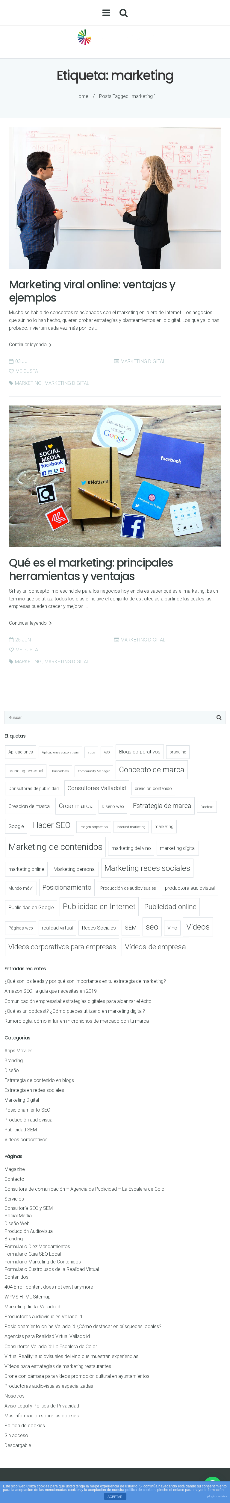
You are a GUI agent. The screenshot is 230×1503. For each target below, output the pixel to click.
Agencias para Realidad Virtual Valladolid (47, 1336)
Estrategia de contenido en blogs (39, 1080)
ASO (107, 752)
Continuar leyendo (28, 344)
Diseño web (113, 806)
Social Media (18, 1216)
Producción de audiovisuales (128, 888)
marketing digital (67, 383)
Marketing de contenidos (55, 847)
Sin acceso (16, 1435)
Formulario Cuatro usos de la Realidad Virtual (51, 1269)
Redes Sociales (99, 928)
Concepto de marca (151, 769)
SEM (131, 927)
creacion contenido (153, 788)
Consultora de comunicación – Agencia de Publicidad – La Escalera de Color (85, 1189)
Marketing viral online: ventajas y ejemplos (92, 291)
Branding (13, 1060)
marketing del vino (131, 848)
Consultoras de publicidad (33, 788)
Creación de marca (29, 806)
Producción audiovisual (28, 1120)
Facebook (207, 807)
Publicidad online (170, 907)
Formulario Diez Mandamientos (37, 1246)
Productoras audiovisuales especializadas (48, 1386)
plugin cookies (217, 1496)
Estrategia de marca (162, 805)
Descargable (17, 1445)
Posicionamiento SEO (27, 1110)
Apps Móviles (18, 1051)
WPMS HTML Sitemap (27, 1297)
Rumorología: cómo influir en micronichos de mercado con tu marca (76, 1021)
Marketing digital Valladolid (32, 1307)
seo (152, 926)
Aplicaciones (20, 752)
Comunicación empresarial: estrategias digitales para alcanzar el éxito (78, 1001)
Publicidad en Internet (99, 906)
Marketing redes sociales (147, 868)
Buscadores (60, 771)
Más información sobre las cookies (41, 1416)
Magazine (14, 1169)
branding (178, 752)
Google (16, 826)
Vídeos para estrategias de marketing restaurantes (57, 1366)
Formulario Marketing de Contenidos (42, 1262)
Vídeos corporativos (26, 1139)
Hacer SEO (52, 825)
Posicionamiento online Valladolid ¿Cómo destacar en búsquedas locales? (82, 1326)
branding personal (25, 771)
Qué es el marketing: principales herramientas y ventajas (91, 569)
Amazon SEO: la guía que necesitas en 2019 (50, 991)
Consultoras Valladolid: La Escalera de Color (50, 1346)
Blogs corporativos (140, 752)
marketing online (26, 869)
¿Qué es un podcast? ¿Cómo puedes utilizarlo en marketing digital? (74, 1011)
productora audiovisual (190, 888)
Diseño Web (17, 1223)
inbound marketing (131, 827)
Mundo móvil (21, 888)
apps (91, 752)
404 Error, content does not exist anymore (48, 1287)
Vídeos (198, 926)
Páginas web (20, 928)
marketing (28, 383)
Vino (172, 928)
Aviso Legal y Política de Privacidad (41, 1406)
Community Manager (94, 771)
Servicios (14, 1199)
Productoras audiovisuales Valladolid (43, 1316)
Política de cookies (24, 1425)
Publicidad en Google (31, 907)
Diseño (11, 1070)
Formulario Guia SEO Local (32, 1254)
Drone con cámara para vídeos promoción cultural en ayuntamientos (76, 1376)
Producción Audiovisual (29, 1231)
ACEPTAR (115, 1497)
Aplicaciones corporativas (60, 752)
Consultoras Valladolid (97, 788)
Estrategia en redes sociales (34, 1090)
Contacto (14, 1179)
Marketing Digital (143, 361)
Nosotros (14, 1396)
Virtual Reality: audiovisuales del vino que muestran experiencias (71, 1356)
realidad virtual (57, 928)
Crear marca (76, 805)
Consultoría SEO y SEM (28, 1208)
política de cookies (140, 1490)
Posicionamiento (67, 887)
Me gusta (26, 371)
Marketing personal (74, 869)
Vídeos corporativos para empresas (62, 947)
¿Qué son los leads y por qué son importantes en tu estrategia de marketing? (85, 981)
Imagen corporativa (94, 827)
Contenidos (16, 1277)
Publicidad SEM (20, 1130)
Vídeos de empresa (155, 946)
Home (81, 96)
